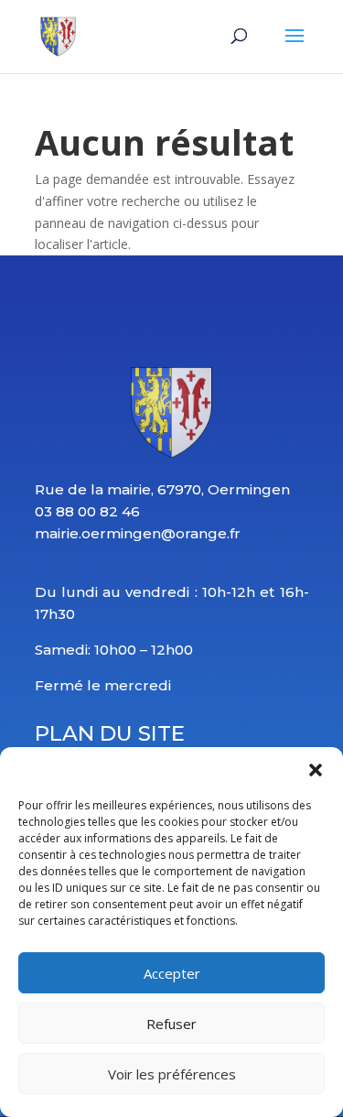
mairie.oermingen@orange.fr (138, 533)
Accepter (172, 973)
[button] (315, 770)
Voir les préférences (172, 1074)
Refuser (171, 1023)
